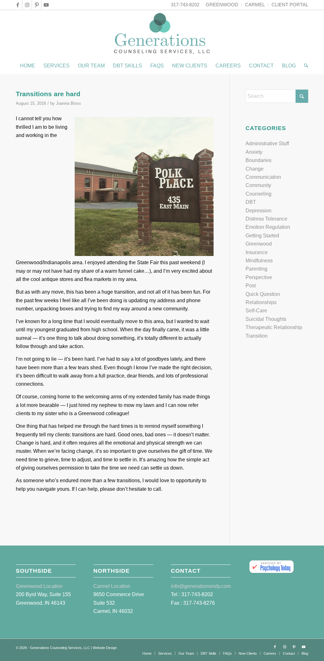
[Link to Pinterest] (36, 4)
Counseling (258, 193)
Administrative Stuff (267, 143)
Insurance (257, 252)
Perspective (259, 277)
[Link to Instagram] (27, 4)
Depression (258, 210)
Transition (257, 336)
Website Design (105, 648)
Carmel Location (111, 586)
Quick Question (263, 294)
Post (251, 285)
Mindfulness (259, 260)
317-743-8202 (185, 4)
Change (255, 168)
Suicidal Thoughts (266, 319)
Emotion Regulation (268, 227)
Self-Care (256, 310)
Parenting (256, 268)
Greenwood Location (39, 586)
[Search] (304, 66)
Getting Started (262, 235)
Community (258, 185)
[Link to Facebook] (17, 4)
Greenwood (259, 243)
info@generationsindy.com (201, 586)
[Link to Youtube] (46, 4)
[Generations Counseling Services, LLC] (162, 34)
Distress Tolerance (266, 218)
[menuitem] (222, 4)
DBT (251, 202)
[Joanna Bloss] (271, 567)
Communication (263, 177)
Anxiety (254, 152)
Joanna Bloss (68, 103)
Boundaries (258, 160)
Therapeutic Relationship (274, 327)
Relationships (261, 302)
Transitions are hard (48, 93)
